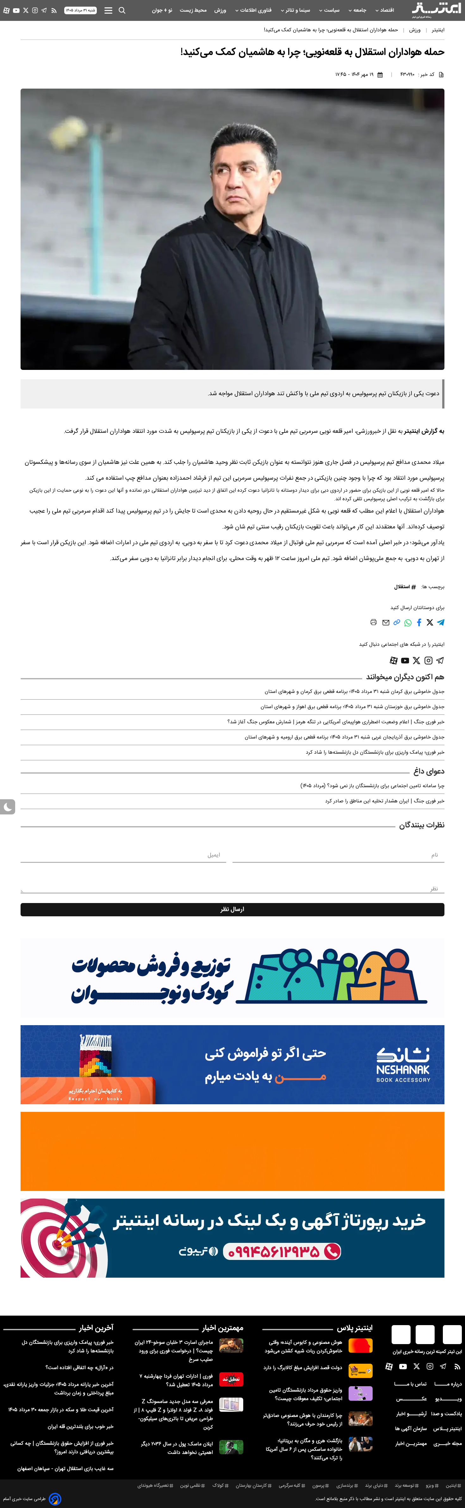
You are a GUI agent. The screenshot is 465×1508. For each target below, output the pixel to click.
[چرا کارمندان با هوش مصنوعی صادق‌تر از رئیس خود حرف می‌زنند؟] (361, 1418)
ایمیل (214, 855)
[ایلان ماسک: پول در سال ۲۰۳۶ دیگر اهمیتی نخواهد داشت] (231, 1447)
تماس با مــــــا (410, 1384)
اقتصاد (387, 10)
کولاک (218, 1486)
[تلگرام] (44, 10)
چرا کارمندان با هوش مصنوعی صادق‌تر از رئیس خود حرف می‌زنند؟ (302, 1420)
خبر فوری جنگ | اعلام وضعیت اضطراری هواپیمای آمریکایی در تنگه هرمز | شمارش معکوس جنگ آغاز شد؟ (335, 722)
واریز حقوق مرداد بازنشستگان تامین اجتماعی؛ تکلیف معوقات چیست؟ (305, 1394)
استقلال (402, 587)
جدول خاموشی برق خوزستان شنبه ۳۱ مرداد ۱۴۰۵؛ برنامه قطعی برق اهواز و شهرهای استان (352, 707)
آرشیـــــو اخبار (411, 1414)
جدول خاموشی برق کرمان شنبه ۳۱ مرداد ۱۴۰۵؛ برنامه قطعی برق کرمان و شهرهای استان (354, 692)
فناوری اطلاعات (256, 10)
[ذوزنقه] (232, 978)
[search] (122, 10)
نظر (434, 889)
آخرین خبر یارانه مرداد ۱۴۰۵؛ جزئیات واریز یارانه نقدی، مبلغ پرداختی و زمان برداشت (58, 1389)
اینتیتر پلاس (355, 1328)
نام (434, 855)
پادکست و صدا (446, 1414)
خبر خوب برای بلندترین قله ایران (81, 1427)
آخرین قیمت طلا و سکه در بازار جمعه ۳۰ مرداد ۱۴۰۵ (61, 1410)
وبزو (430, 1486)
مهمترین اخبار (222, 1328)
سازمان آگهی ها (411, 1429)
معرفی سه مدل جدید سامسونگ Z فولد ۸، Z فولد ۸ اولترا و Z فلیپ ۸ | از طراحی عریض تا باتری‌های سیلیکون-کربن (173, 1415)
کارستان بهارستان (251, 1486)
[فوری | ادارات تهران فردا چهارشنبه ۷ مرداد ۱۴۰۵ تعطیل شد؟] (231, 1379)
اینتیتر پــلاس (447, 1429)
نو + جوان (162, 10)
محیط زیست (194, 10)
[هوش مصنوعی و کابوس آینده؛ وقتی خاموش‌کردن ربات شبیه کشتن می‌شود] (361, 1345)
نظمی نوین (190, 1486)
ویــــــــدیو (448, 1399)
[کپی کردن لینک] (396, 624)
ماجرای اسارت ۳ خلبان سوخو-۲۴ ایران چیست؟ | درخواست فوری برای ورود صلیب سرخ (174, 1351)
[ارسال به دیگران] (386, 625)
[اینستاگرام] (35, 10)
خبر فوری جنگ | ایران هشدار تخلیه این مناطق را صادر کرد (384, 801)
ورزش (220, 10)
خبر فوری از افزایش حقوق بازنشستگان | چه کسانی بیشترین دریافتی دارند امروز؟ (62, 1447)
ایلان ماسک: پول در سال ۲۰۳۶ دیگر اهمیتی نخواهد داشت (177, 1448)
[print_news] (374, 623)
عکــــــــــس (411, 1399)
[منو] (108, 10)
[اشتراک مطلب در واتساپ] (408, 626)
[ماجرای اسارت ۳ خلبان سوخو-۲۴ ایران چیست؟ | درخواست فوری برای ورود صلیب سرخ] (231, 1345)
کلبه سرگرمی (290, 1486)
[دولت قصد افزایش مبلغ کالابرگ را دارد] (361, 1371)
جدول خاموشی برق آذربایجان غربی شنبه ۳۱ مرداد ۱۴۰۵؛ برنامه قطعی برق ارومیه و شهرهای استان (344, 737)
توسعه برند (404, 1486)
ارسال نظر (232, 910)
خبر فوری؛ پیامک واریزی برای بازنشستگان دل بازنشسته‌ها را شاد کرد (375, 752)
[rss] (54, 10)
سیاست (332, 10)
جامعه (360, 10)
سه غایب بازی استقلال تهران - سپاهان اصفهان (65, 1469)
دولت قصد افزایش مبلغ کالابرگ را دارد (303, 1368)
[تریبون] (232, 1238)
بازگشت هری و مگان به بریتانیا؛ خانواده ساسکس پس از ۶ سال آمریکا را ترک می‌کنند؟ (304, 1449)
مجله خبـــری (447, 1444)
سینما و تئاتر (298, 10)
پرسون (318, 1486)
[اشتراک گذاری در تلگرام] (440, 625)
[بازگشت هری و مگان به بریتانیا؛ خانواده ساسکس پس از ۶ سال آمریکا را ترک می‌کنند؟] (361, 1444)
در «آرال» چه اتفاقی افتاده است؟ (80, 1368)
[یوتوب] (16, 10)
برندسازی (344, 1486)
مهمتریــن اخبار (411, 1444)
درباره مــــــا (448, 1384)
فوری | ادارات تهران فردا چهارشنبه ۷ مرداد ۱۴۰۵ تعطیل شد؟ (176, 1380)
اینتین (451, 1486)
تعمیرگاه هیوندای (153, 1486)
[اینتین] (232, 1151)
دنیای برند (374, 1486)
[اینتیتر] (436, 10)
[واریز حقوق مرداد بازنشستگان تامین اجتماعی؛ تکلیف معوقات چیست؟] (361, 1393)
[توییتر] (26, 10)
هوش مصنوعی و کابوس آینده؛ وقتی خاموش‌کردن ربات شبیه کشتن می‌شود (303, 1346)
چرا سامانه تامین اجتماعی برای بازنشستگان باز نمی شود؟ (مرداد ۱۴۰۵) (372, 786)
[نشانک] (232, 1064)
